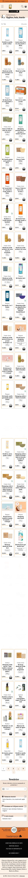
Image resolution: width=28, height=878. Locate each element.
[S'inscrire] (24, 789)
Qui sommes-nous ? (14, 853)
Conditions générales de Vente (13, 843)
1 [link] (3, 769)
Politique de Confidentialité (14, 849)
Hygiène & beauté (11, 15)
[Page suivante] (13, 772)
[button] (2, 6)
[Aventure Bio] (14, 830)
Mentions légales (14, 846)
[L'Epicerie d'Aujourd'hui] (10, 6)
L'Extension (22, 876)
